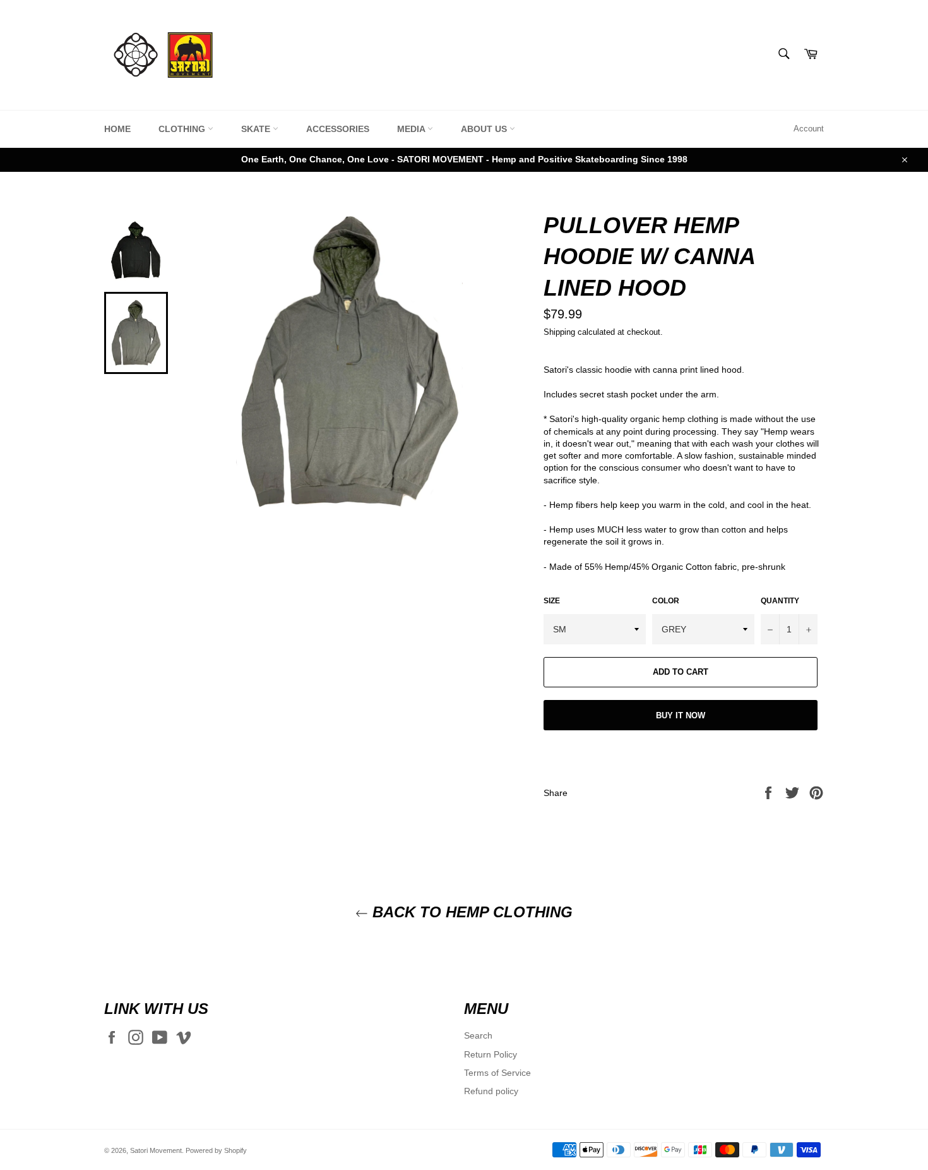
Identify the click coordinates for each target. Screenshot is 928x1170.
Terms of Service (497, 1073)
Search (478, 1035)
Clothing (183, 129)
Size (552, 600)
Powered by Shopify (216, 1150)
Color (665, 600)
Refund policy (491, 1091)
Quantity (780, 600)
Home (117, 129)
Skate (257, 129)
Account (809, 128)
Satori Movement (156, 1150)
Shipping (559, 332)
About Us (485, 129)
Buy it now (680, 715)
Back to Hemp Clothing (470, 911)
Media (412, 129)
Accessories (337, 129)
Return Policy (490, 1054)
